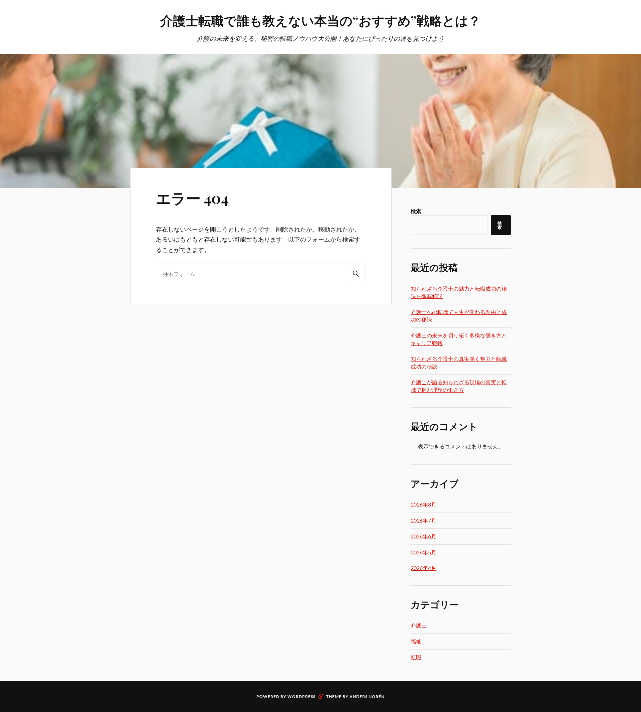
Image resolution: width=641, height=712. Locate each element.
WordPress (301, 696)
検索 (416, 211)
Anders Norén (367, 696)
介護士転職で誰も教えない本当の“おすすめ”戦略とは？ (320, 20)
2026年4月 (423, 568)
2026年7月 (423, 520)
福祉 (416, 641)
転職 (416, 657)
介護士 (419, 625)
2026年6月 (423, 536)
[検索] (356, 274)
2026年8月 (423, 504)
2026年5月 (423, 552)
